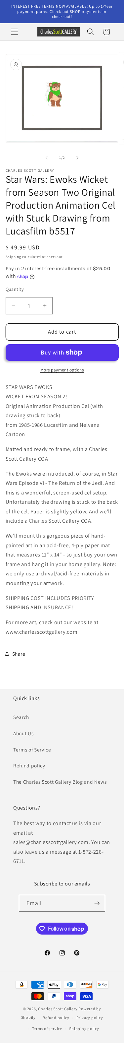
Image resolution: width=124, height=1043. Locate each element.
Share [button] (18, 653)
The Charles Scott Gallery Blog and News (60, 781)
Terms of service (47, 1028)
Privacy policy (89, 1017)
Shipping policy (84, 1028)
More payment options (62, 370)
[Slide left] (46, 157)
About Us (23, 733)
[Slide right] (77, 157)
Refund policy (29, 765)
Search (21, 717)
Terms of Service (32, 749)
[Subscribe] (97, 903)
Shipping (13, 256)
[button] (14, 32)
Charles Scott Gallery (57, 1008)
